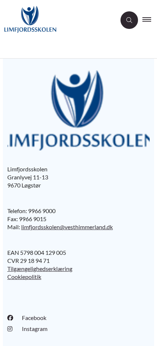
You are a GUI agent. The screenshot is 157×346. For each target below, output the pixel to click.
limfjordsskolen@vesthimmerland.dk (67, 226)
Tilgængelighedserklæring (39, 268)
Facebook (34, 317)
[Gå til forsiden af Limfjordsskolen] (58, 20)
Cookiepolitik (24, 276)
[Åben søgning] (129, 20)
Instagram (34, 328)
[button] (149, 20)
